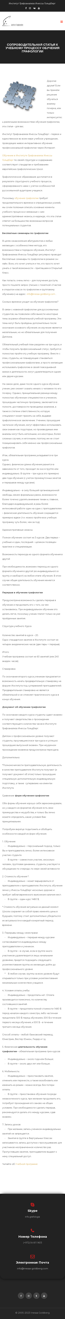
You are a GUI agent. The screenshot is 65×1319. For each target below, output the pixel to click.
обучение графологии (27, 198)
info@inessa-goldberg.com (41, 294)
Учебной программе (26, 1164)
